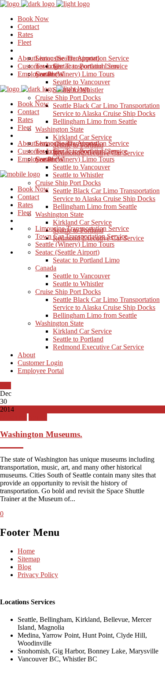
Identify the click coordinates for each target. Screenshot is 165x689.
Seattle (38, 417)
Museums (13, 417)
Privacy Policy (38, 574)
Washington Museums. (41, 434)
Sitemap (29, 559)
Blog (24, 567)
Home (26, 551)
